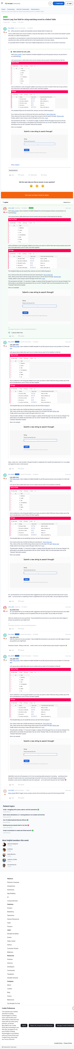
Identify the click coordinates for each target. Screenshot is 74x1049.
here (19, 56)
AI (8, 897)
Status (9, 996)
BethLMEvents (11, 854)
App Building (11, 893)
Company (10, 981)
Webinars (10, 952)
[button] (2, 4)
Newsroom (10, 1000)
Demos (9, 945)
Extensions (10, 890)
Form (46, 118)
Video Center (11, 941)
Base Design (6, 822)
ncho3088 (11, 790)
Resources (10, 956)
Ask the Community (23, 9)
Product (9, 908)
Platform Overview (13, 882)
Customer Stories (12, 948)
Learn (9, 930)
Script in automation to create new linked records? (17, 830)
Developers (10, 967)
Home (3, 9)
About (9, 985)
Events (9, 937)
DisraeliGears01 (12, 864)
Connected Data (12, 901)
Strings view (60, 116)
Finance (9, 926)
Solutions (10, 904)
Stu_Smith (11, 28)
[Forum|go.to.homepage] (13, 3)
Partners (10, 959)
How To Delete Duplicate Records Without (14, 820)
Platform (10, 879)
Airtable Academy (13, 934)
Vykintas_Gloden (12, 859)
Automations (35, 9)
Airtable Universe (12, 978)
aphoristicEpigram (12, 844)
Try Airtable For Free (13, 1003)
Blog (8, 992)
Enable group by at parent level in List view (15, 825)
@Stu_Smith (17, 54)
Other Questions (7, 827)
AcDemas (10, 849)
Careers (9, 989)
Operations (10, 915)
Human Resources (13, 919)
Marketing (10, 912)
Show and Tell (7, 817)
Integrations (11, 886)
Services (10, 963)
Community (11, 9)
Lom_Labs (11, 208)
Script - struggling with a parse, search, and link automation (20, 809)
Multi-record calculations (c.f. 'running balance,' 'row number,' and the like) (24, 815)
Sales (9, 923)
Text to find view (51, 114)
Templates (10, 974)
